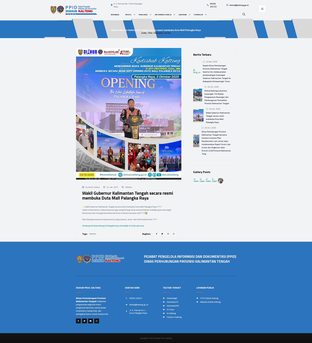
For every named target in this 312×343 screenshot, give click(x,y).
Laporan (183, 14)
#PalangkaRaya (112, 226)
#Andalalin (124, 226)
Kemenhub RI (172, 302)
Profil (129, 14)
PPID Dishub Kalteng (209, 298)
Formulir (199, 14)
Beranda (115, 14)
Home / (144, 33)
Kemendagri (171, 298)
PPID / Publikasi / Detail (159, 33)
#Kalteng (86, 226)
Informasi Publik (163, 14)
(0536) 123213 (135, 298)
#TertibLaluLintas (136, 226)
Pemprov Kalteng (174, 317)
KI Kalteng (171, 313)
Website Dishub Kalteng (210, 302)
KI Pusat (170, 310)
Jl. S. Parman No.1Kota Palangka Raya (138, 311)
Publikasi (144, 14)
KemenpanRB (172, 306)
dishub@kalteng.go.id (239, 5)
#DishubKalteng (98, 226)
